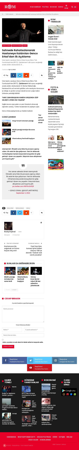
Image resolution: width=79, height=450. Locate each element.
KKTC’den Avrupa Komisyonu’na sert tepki (29, 395)
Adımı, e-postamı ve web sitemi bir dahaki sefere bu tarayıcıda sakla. (23, 342)
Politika (45, 7)
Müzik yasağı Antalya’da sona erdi (23, 131)
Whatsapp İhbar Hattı (26, 437)
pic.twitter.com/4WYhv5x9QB (23, 186)
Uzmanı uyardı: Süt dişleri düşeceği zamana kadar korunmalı (49, 408)
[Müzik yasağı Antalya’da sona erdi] (6, 132)
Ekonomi (53, 7)
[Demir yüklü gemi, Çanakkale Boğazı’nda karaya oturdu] (46, 387)
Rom (66, 8)
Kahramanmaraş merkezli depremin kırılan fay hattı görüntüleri (55, 110)
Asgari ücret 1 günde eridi (53, 38)
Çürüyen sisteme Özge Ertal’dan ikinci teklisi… (9, 408)
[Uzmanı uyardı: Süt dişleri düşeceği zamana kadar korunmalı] (46, 401)
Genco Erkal (7, 45)
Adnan (64, 444)
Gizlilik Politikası (44, 437)
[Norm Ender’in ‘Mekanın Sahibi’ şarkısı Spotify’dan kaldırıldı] (6, 389)
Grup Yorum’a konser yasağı (22, 121)
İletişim (62, 437)
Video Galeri (33, 440)
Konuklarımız (45, 440)
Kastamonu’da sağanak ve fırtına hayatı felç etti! (11, 248)
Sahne (25, 45)
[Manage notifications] (4, 445)
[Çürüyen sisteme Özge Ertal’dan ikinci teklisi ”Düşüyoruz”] (6, 401)
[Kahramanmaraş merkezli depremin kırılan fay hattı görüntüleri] (56, 99)
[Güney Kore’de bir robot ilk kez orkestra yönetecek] (36, 271)
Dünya (60, 7)
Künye (55, 437)
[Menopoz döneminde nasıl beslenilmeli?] (51, 138)
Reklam (69, 437)
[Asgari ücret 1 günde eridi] (56, 29)
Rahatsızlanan (16, 45)
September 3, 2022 (23, 193)
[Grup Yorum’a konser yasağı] (6, 123)
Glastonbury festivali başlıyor (23, 138)
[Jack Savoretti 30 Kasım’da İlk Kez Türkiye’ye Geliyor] (51, 63)
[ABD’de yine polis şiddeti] (60, 63)
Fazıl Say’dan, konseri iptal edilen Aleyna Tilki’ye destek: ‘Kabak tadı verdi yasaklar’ (34, 250)
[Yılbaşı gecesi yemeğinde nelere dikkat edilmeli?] (60, 138)
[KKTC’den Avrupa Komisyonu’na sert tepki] (26, 389)
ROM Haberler (35, 7)
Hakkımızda (11, 437)
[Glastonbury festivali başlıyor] (6, 141)
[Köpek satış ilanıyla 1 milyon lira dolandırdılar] (46, 417)
